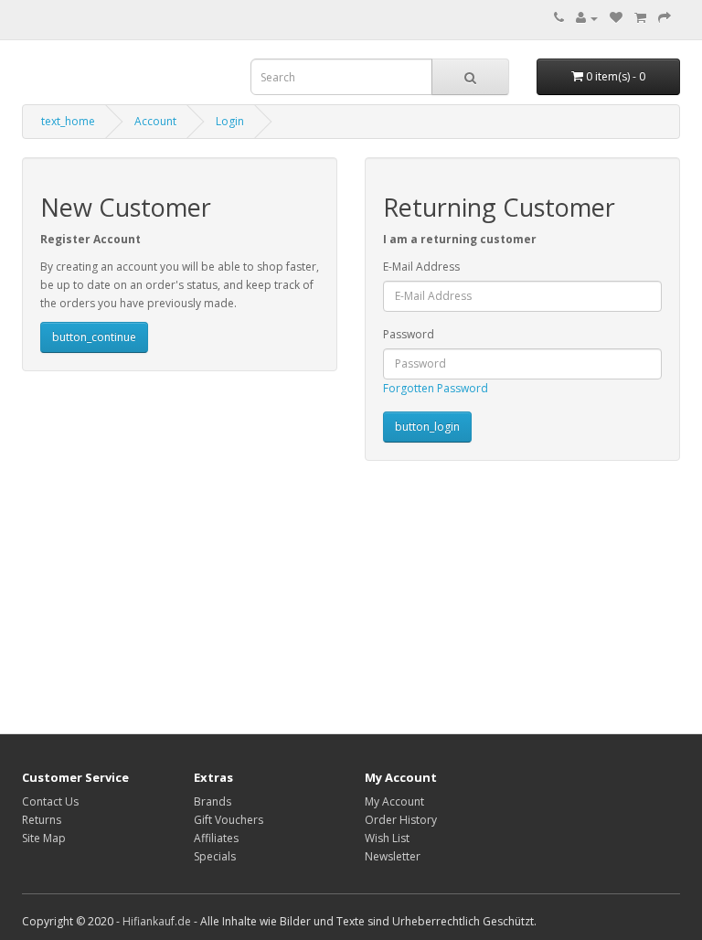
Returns (41, 820)
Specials (215, 856)
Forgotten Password (435, 388)
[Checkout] (664, 18)
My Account (394, 801)
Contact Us (50, 801)
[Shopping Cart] (640, 18)
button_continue (94, 337)
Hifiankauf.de (156, 921)
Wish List (387, 838)
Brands (212, 801)
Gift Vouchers (228, 820)
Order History (401, 820)
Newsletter (392, 856)
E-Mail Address (421, 266)
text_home (68, 121)
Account (155, 121)
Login (230, 121)
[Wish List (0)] (616, 18)
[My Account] (587, 18)
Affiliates (216, 838)
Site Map (44, 838)
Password (408, 334)
